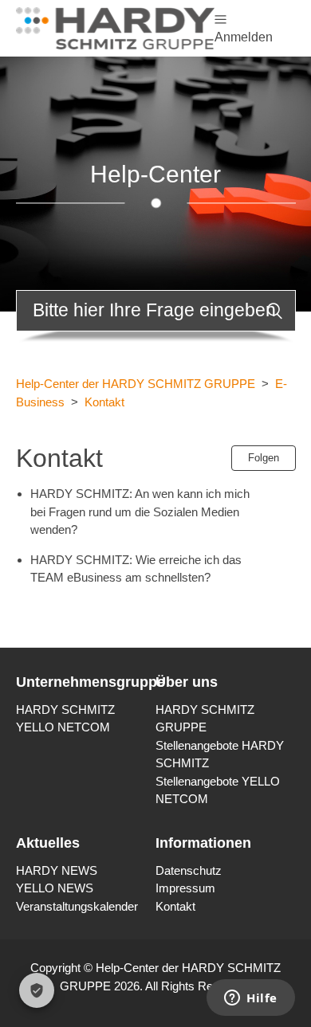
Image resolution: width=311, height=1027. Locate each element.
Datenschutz (189, 870)
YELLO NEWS (54, 888)
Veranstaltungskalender (77, 906)
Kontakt (104, 402)
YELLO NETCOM (63, 727)
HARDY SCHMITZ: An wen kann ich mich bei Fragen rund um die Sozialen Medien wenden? (140, 511)
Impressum (185, 888)
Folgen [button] (263, 458)
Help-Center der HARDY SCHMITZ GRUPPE (135, 383)
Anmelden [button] (244, 37)
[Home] (115, 26)
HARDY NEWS (56, 870)
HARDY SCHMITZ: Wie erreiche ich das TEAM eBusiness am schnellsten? (136, 569)
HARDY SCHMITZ (65, 709)
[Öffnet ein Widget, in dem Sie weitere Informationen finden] (251, 999)
